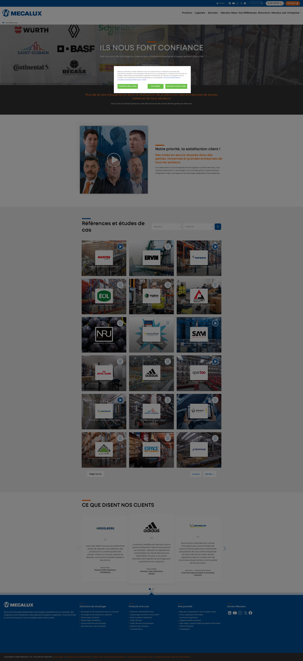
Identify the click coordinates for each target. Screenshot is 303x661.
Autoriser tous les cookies (176, 86)
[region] (152, 79)
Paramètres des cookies (128, 86)
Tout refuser (155, 86)
